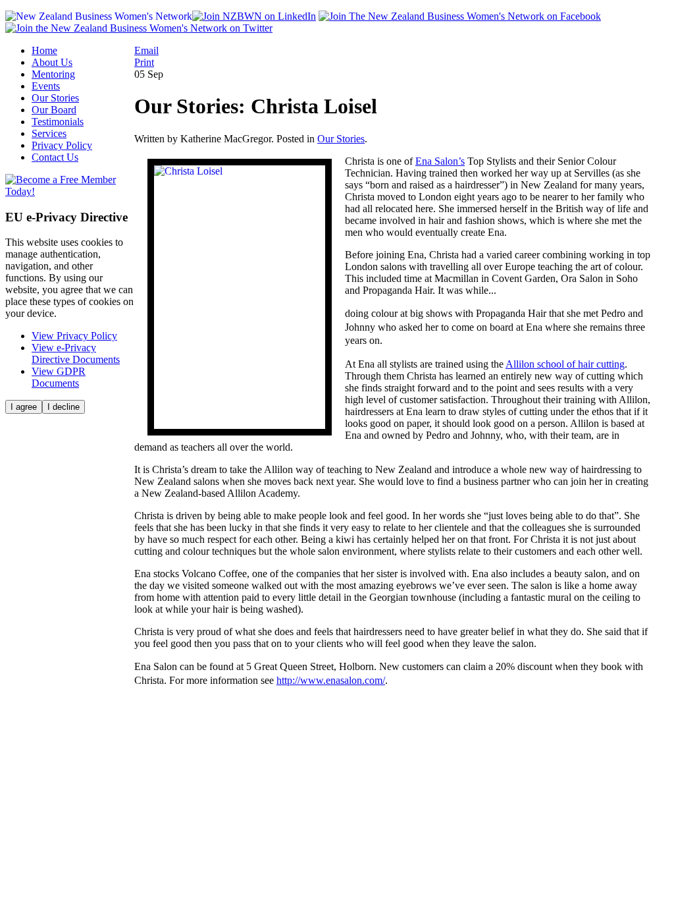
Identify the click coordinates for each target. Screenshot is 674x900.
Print (144, 62)
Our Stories (341, 138)
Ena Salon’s (440, 161)
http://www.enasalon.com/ (330, 680)
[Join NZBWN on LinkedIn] (254, 16)
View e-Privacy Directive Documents (76, 353)
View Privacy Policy (74, 335)
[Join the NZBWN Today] (69, 191)
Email (146, 50)
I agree (24, 407)
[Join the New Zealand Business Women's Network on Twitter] (138, 28)
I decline (63, 407)
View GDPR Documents (59, 377)
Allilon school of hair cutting (565, 364)
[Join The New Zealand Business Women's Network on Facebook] (460, 16)
